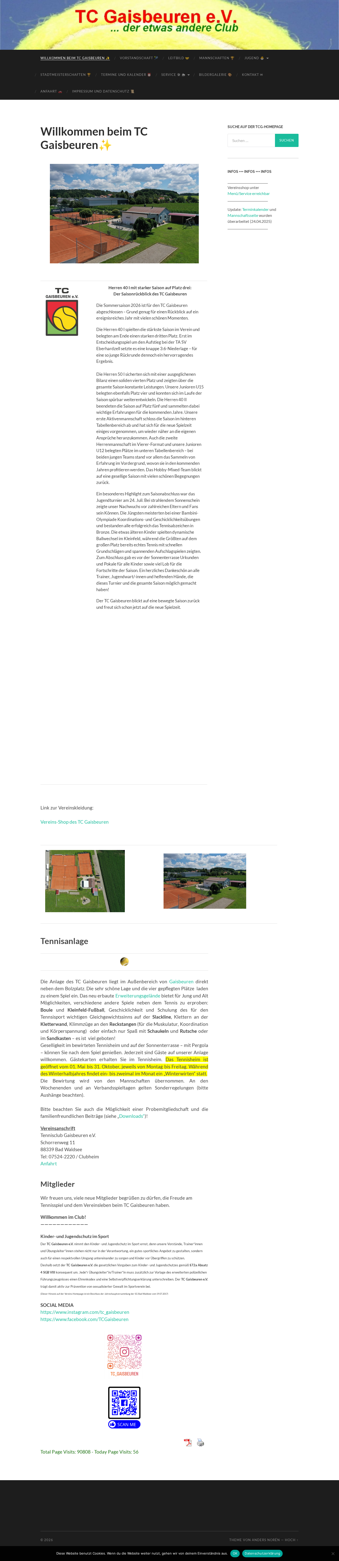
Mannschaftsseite (243, 215)
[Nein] (332, 1553)
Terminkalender (255, 209)
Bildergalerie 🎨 (215, 75)
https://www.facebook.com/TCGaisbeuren (84, 1319)
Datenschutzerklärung (262, 1553)
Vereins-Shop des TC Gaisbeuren (74, 822)
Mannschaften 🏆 (217, 58)
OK (235, 1553)
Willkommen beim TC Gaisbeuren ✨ (75, 58)
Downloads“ (132, 1116)
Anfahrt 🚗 (51, 91)
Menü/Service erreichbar (249, 193)
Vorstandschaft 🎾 (139, 58)
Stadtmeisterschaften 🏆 (65, 75)
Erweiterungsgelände (137, 995)
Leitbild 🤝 (178, 58)
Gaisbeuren (181, 981)
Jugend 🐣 (254, 58)
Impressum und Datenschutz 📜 (103, 91)
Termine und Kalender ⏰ (126, 75)
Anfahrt (48, 1163)
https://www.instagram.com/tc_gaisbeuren (84, 1312)
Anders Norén (266, 1540)
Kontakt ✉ (252, 75)
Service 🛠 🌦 (173, 75)
